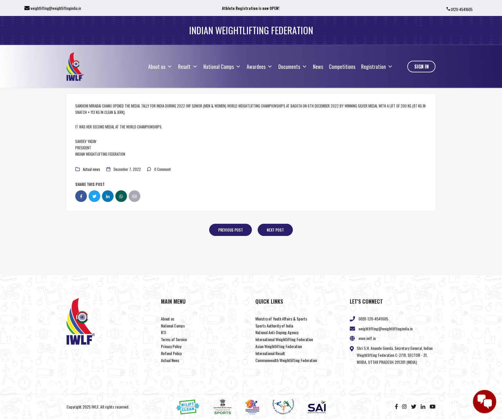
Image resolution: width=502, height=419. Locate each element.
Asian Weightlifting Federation (278, 346)
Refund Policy (171, 353)
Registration (373, 66)
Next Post (275, 230)
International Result (270, 353)
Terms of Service (174, 339)
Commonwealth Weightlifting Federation (286, 360)
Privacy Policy (171, 346)
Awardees (256, 66)
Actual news (91, 169)
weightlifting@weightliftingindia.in (56, 8)
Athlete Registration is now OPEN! (250, 8)
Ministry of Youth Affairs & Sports (281, 319)
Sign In (421, 66)
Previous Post (230, 230)
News (318, 66)
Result (184, 66)
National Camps (218, 66)
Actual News (170, 360)
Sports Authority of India (274, 326)
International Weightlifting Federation (284, 339)
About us (156, 66)
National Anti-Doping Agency (276, 332)
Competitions (342, 66)
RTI (163, 332)
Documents (289, 66)
